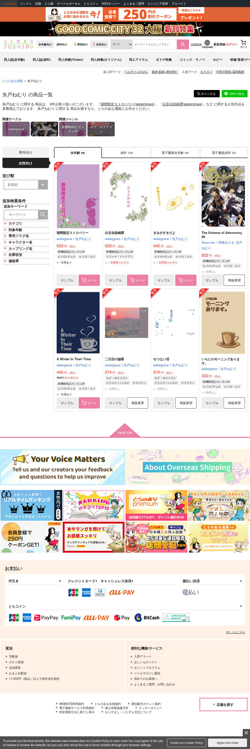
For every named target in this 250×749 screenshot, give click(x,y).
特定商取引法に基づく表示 (76, 712)
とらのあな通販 (12, 81)
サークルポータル (68, 3)
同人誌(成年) (42, 59)
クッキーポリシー (150, 708)
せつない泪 (161, 359)
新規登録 (219, 44)
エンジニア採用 (157, 3)
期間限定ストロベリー (118, 103)
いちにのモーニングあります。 (221, 361)
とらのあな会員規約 (107, 703)
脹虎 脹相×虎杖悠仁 (165, 72)
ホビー (217, 59)
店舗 (38, 3)
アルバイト (179, 3)
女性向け (101, 44)
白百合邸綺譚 (172, 103)
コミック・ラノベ (192, 59)
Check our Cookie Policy (186, 742)
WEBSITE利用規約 (71, 703)
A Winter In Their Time (74, 359)
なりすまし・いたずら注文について (128, 712)
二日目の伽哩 (114, 359)
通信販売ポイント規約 (146, 703)
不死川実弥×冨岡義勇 (230, 72)
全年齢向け (45, 44)
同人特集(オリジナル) (106, 59)
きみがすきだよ (164, 232)
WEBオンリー (111, 3)
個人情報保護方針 (116, 708)
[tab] (126, 152)
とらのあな (9, 3)
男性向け (82, 44)
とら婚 (48, 3)
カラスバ (206, 72)
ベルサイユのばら (136, 72)
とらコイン (91, 3)
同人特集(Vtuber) (70, 59)
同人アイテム (138, 59)
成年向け (61, 44)
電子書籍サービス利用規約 (76, 708)
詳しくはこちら (235, 632)
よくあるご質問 (134, 3)
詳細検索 (196, 44)
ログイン (232, 44)
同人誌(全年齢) (14, 59)
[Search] (43, 215)
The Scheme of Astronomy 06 (222, 234)
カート (92, 280)
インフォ (26, 3)
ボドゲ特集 (164, 59)
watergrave (144, 103)
